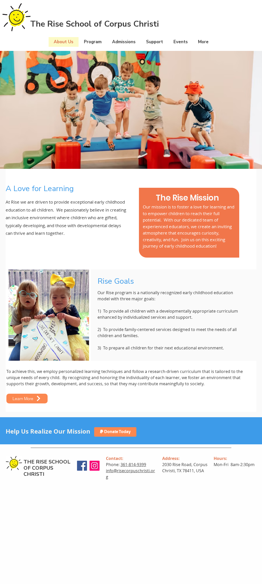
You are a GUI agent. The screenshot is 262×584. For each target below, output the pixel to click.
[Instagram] (95, 466)
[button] (93, 42)
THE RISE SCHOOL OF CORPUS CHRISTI (47, 468)
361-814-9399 (133, 464)
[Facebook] (82, 466)
